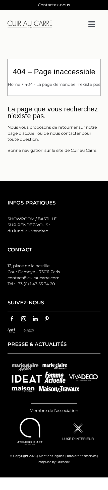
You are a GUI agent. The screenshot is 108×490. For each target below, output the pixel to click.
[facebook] (12, 318)
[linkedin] (35, 318)
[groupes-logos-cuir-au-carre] (54, 360)
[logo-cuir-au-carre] (30, 22)
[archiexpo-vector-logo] (11, 330)
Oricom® (64, 462)
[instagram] (23, 318)
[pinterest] (46, 318)
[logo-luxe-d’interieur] (78, 425)
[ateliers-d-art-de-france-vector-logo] (29, 419)
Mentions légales (51, 456)
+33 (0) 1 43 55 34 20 (35, 284)
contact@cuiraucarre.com (34, 277)
